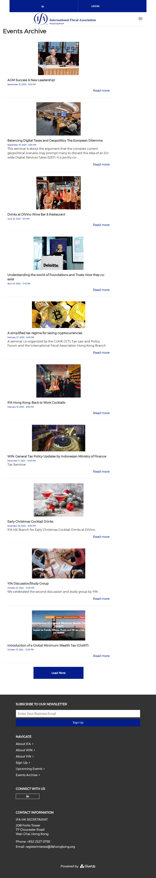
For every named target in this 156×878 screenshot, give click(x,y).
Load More (58, 673)
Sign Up (78, 722)
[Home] (64, 18)
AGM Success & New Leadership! (31, 80)
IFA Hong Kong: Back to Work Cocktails (36, 402)
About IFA (23, 744)
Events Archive (26, 775)
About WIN (24, 750)
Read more (101, 90)
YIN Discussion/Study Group (28, 583)
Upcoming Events (29, 769)
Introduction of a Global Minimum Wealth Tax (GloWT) (48, 645)
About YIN (23, 756)
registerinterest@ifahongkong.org (50, 847)
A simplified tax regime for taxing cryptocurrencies (44, 333)
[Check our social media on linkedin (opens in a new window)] (44, 7)
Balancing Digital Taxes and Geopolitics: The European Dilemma (55, 140)
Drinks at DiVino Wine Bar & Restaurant (36, 214)
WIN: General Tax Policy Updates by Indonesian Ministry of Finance (56, 456)
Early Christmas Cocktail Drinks (30, 521)
